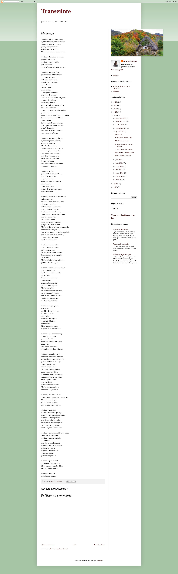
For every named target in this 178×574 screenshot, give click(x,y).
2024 (115, 108)
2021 (115, 184)
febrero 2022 (120, 176)
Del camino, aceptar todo (123, 137)
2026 (115, 102)
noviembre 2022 (121, 121)
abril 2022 (119, 169)
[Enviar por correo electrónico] (67, 482)
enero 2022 (119, 179)
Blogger (100, 560)
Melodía (116, 75)
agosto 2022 (120, 131)
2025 (115, 105)
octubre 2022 (120, 125)
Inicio (75, 545)
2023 (115, 112)
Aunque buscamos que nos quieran (124, 145)
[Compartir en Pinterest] (75, 482)
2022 (115, 115)
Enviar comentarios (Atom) (59, 549)
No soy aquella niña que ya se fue (123, 216)
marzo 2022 (120, 173)
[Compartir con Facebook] (73, 482)
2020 (115, 187)
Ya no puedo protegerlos (121, 244)
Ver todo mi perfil (117, 70)
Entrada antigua (99, 545)
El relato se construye (122, 141)
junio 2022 (119, 163)
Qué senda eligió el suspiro (122, 254)
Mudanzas (118, 134)
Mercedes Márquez (130, 61)
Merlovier (116, 91)
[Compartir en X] (71, 482)
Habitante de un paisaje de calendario (121, 87)
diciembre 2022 (121, 118)
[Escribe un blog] (69, 482)
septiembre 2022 (121, 128)
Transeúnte (56, 10)
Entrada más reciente (48, 545)
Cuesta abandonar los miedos (124, 152)
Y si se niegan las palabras (123, 149)
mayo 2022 (119, 166)
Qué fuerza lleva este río (121, 229)
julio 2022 (119, 160)
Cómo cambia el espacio (123, 155)
